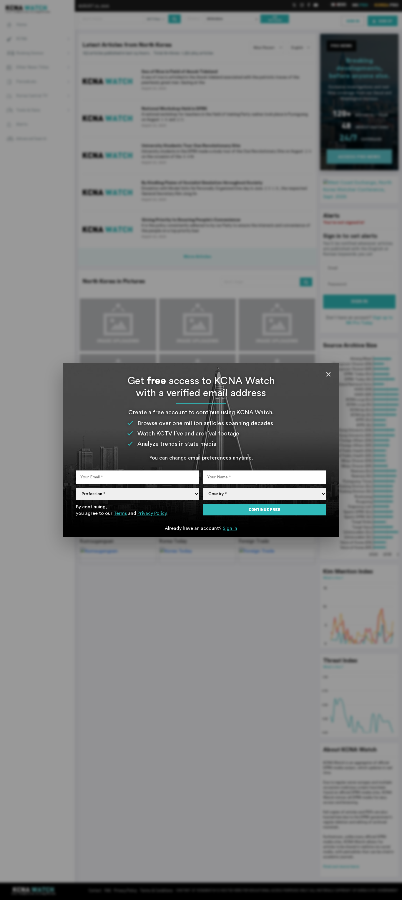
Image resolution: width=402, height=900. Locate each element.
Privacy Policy (151, 513)
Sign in (230, 528)
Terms (120, 513)
